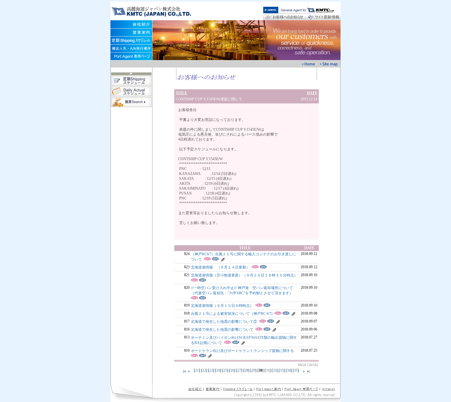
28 (246, 370)
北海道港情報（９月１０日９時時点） (222, 305)
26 (232, 370)
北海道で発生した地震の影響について (222, 329)
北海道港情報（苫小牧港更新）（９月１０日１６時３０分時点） (244, 275)
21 (197, 370)
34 (289, 370)
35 (296, 370)
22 (204, 370)
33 (281, 370)
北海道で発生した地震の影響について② (224, 321)
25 (225, 370)
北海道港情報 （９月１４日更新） (220, 267)
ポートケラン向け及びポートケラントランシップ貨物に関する (242, 351)
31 (267, 370)
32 (274, 370)
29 (253, 370)
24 (218, 370)
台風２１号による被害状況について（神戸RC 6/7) (231, 313)
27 (239, 370)
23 (211, 370)
